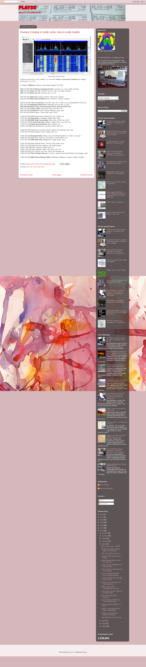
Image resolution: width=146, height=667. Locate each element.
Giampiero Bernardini (106, 488)
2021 (101, 517)
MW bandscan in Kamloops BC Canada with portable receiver (116, 365)
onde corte (32, 167)
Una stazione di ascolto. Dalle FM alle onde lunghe (111, 592)
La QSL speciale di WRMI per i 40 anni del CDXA (111, 565)
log (28, 167)
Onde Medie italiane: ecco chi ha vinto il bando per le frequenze (117, 381)
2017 (101, 528)
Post (102, 500)
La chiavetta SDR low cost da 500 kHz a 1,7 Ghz (111, 578)
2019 (101, 522)
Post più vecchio (86, 175)
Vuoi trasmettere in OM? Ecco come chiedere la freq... (110, 600)
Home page (56, 175)
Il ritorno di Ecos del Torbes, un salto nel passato (111, 583)
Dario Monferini (104, 485)
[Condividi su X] (65, 164)
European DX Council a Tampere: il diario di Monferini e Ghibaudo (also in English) (117, 133)
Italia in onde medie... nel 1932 (110, 546)
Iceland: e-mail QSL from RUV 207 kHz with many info (116, 436)
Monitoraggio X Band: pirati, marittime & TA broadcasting (115, 172)
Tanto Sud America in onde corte (111, 617)
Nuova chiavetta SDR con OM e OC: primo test (111, 561)
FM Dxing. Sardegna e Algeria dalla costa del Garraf (110, 549)
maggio (104, 626)
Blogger (84, 652)
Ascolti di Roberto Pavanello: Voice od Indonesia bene (110, 574)
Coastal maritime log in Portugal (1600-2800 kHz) (116, 465)
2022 (101, 514)
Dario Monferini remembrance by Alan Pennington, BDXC (117, 162)
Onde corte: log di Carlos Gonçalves (109, 596)
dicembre (105, 533)
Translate (113, 101)
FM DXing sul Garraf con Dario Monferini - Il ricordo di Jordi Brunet (116, 122)
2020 (101, 520)
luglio (103, 621)
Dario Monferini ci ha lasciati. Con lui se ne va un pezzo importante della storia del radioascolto (116, 293)
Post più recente (26, 175)
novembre (105, 536)
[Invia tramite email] (61, 164)
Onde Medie (40, 167)
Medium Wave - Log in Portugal (116, 270)
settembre (105, 541)
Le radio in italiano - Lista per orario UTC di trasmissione (115, 142)
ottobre (104, 538)
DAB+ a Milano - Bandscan (115, 202)
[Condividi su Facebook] (67, 164)
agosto (104, 544)
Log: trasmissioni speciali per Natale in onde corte (116, 213)
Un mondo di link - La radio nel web (111, 57)
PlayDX (27, 8)
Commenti (103, 504)
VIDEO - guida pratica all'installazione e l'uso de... (110, 587)
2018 (101, 525)
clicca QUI (31, 81)
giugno (104, 623)
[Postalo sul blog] (63, 164)
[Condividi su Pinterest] (69, 164)
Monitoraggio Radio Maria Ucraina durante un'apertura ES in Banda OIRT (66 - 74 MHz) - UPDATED (116, 194)
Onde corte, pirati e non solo (110, 553)
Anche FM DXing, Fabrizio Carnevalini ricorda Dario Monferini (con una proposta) (115, 153)
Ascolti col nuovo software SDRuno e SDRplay (109, 614)
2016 (101, 530)
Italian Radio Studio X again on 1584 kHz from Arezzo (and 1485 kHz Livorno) (117, 312)
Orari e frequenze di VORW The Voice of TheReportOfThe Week (116, 352)
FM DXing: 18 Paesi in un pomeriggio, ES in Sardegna (115, 321)
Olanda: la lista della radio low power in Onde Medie (110, 609)
